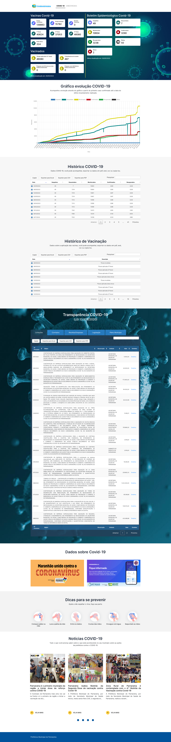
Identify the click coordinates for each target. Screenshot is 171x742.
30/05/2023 (37, 186)
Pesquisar (110, 177)
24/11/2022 (37, 217)
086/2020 (36, 518)
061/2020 (35, 506)
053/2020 (36, 379)
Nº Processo (36, 348)
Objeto (46, 348)
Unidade (111, 348)
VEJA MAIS (39, 713)
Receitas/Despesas (76, 332)
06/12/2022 (37, 213)
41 (128, 222)
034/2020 (36, 427)
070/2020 (36, 494)
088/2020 (36, 483)
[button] (78, 720)
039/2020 (36, 400)
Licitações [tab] (39, 332)
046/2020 (36, 389)
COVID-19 (61, 6)
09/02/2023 (37, 207)
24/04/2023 (37, 203)
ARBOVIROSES (71, 6)
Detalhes (133, 356)
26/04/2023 (37, 200)
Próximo (136, 222)
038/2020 (36, 413)
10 (128, 299)
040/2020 (36, 462)
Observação (100, 348)
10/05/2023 (37, 193)
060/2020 (36, 368)
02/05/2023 (37, 196)
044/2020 (36, 440)
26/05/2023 (37, 189)
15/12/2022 (37, 210)
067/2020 (36, 356)
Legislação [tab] (96, 332)
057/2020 (36, 472)
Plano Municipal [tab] (116, 332)
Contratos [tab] (55, 332)
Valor (125, 348)
